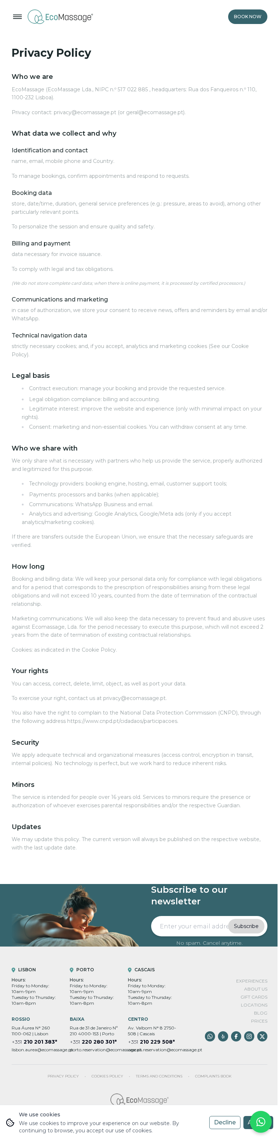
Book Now (248, 16)
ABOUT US (255, 989)
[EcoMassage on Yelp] (223, 1036)
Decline (225, 1122)
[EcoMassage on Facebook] (236, 1036)
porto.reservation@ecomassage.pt (94, 1049)
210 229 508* (151, 1042)
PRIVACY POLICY (63, 1076)
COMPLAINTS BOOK (213, 1076)
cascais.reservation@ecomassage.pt (152, 1049)
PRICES (259, 1021)
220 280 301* (93, 1042)
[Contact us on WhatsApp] (210, 1036)
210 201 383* (34, 1042)
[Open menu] (17, 17)
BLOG (260, 1013)
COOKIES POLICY (107, 1076)
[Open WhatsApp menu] (261, 1122)
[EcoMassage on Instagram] (249, 1036)
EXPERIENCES (251, 981)
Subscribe (246, 926)
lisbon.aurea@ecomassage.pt (36, 1049)
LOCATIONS (254, 1005)
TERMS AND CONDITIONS (159, 1076)
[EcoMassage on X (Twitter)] (262, 1036)
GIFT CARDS (253, 997)
